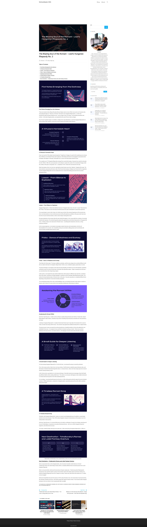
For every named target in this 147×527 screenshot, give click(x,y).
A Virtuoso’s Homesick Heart (46, 68)
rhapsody (70, 484)
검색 (106, 27)
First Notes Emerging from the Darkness (48, 67)
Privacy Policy (69, 520)
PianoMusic (66, 484)
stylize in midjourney (45, 485)
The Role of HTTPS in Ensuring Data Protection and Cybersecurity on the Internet (47, 512)
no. (63, 484)
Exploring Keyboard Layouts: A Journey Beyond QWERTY (63, 511)
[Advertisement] (73, 13)
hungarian (53, 484)
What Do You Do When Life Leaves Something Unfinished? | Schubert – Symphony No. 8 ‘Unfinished (101, 99)
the (49, 485)
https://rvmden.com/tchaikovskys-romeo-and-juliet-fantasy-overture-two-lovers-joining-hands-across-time (63, 458)
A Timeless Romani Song (45, 77)
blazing (42, 484)
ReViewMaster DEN (45, 2)
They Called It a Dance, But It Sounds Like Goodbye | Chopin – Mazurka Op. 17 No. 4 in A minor (101, 105)
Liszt (56, 484)
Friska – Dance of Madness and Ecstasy (48, 72)
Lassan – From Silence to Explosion (47, 70)
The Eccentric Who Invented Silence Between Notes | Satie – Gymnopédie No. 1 (79, 512)
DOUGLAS (42, 60)
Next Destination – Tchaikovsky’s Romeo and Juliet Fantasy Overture (53, 78)
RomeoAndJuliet (83, 484)
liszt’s (59, 484)
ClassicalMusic (48, 484)
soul (40, 485)
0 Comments (102, 101)
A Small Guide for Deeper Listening (47, 75)
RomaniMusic (77, 484)
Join (105, 91)
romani (73, 484)
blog (45, 484)
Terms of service (76, 520)
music (61, 484)
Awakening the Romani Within (46, 73)
